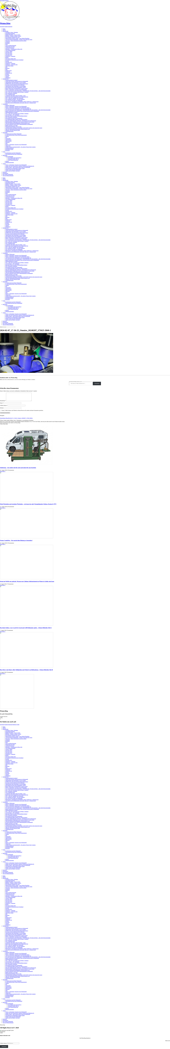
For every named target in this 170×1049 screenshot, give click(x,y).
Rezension (7, 150)
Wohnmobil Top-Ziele (10, 46)
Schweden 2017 (8, 52)
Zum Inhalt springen (4, 0)
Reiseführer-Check (9, 149)
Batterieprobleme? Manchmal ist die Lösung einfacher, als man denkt (19, 121)
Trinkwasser (7, 145)
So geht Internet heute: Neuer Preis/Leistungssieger (16, 135)
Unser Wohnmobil (9, 156)
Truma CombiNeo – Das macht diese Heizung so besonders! (16, 540)
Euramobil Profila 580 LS (13, 158)
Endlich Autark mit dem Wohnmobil (13, 169)
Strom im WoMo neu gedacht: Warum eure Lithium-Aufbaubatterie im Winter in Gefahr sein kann (27, 581)
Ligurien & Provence (9, 47)
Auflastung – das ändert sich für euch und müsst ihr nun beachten (18, 467)
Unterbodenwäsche (9, 131)
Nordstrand (7, 71)
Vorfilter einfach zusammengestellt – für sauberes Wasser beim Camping (20, 147)
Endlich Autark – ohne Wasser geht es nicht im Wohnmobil (17, 167)
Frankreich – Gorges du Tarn (11, 64)
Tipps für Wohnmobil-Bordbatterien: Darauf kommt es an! (17, 123)
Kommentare (5, 173)
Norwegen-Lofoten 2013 (10, 58)
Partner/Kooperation (9, 162)
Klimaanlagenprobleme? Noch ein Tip (13, 126)
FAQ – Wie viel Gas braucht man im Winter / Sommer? (16, 92)
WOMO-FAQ (6, 78)
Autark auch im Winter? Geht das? (12, 170)
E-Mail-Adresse (3, 405)
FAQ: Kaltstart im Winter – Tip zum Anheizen (15, 99)
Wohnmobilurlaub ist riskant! (11, 80)
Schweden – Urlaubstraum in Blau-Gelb (13, 49)
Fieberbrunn (7, 77)
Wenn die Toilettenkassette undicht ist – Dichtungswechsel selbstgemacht (20, 120)
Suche (1, 327)
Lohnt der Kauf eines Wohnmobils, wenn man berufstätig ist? (18, 108)
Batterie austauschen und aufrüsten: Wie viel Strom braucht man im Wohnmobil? (22, 111)
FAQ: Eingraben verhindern (11, 93)
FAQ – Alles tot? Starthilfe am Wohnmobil (14, 98)
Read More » (3, 471)
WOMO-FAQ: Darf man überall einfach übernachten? (16, 83)
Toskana (7, 76)
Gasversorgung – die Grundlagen (12, 114)
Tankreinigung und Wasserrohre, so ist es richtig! (15, 82)
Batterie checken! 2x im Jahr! (11, 125)
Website (1, 407)
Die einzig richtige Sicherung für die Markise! (15, 84)
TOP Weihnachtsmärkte (10, 50)
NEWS (4, 30)
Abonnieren (96, 383)
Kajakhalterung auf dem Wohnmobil (13, 152)
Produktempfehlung (9, 148)
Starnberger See (8, 73)
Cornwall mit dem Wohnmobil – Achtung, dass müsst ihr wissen (18, 39)
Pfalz (6, 69)
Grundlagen (5, 104)
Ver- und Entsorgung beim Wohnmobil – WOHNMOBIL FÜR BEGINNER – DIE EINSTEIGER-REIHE (27, 90)
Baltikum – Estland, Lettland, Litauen (13, 36)
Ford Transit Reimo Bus (13, 160)
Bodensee (7, 68)
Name (1, 403)
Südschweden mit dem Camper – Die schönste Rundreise (17, 38)
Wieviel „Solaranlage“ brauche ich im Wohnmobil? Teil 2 (17, 107)
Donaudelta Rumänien (10, 33)
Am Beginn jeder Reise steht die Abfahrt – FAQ (15, 95)
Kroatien (7, 61)
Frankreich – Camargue (10, 56)
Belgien (7, 57)
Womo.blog (5, 23)
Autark (4, 163)
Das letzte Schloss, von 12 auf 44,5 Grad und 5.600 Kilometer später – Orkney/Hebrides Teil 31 (26, 627)
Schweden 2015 (8, 55)
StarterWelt (5, 132)
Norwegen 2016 (8, 53)
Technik (7, 136)
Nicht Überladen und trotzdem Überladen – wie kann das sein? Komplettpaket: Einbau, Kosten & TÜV (28, 504)
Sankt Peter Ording (9, 65)
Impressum (5, 155)
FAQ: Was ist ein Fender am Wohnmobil (13, 100)
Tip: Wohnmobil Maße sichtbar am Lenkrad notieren (16, 119)
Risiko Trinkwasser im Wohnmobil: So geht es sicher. (16, 88)
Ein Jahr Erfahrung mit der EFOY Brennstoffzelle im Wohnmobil (19, 124)
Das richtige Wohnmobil (8, 174)
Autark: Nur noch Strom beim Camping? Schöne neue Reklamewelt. (19, 166)
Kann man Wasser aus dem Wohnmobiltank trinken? (16, 115)
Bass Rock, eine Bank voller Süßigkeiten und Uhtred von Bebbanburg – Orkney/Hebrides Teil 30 (26, 669)
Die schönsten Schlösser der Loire (12, 37)
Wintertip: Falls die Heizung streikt (12, 130)
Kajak (4, 151)
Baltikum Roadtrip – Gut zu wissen (12, 34)
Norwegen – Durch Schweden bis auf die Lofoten (15, 40)
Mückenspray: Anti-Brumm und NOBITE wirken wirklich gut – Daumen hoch (21, 101)
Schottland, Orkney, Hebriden (11, 32)
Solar (6, 143)
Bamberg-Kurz (8, 70)
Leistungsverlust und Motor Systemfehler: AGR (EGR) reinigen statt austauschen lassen (23, 127)
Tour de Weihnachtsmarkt (10, 45)
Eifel (6, 67)
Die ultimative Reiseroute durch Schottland (14, 59)
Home (4, 28)
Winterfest (7, 142)
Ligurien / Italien (8, 51)
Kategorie (5, 172)
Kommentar (3, 400)
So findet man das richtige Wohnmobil (13, 133)
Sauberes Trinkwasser (9, 105)
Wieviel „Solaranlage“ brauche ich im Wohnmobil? (16, 89)
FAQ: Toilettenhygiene (10, 94)
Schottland (7, 41)
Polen (6, 44)
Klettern (7, 161)
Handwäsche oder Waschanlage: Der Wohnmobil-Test (16, 96)
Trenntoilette (8, 138)
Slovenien (7, 75)
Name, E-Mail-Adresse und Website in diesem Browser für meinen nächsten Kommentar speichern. (22, 410)
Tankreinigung (8, 139)
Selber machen (8, 141)
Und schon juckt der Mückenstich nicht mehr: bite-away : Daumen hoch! (20, 102)
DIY (6, 137)
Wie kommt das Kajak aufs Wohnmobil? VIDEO (15, 87)
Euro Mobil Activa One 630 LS (14, 157)
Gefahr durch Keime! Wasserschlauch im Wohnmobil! (16, 81)
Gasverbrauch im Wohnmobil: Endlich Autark (15, 168)
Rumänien (7, 43)
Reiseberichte (5, 31)
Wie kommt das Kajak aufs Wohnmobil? (13, 118)
